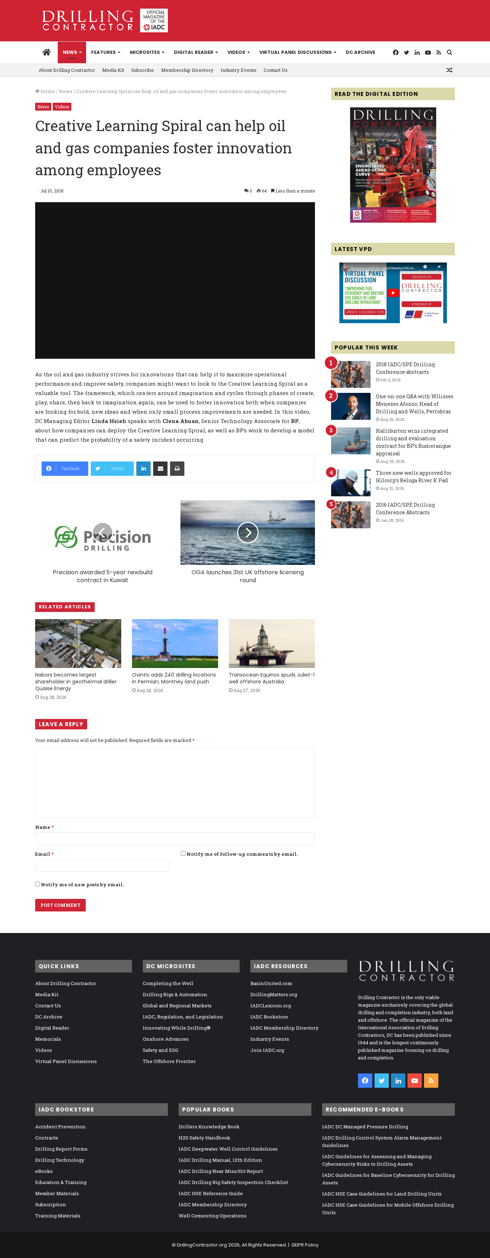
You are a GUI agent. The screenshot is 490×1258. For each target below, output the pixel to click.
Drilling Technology (59, 1160)
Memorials (48, 1039)
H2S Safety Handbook (204, 1137)
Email (44, 854)
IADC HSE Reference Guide (211, 1193)
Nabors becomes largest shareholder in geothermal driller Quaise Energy (76, 681)
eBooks (44, 1171)
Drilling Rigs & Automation (175, 994)
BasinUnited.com (271, 983)
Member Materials (57, 1193)
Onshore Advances (166, 1039)
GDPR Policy (305, 1244)
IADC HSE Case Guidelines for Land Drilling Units (382, 1193)
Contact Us (276, 70)
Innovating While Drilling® (177, 1028)
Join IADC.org (267, 1050)
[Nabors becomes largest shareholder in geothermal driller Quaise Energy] (78, 643)
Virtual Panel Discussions (295, 52)
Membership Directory (187, 70)
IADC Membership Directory (284, 1028)
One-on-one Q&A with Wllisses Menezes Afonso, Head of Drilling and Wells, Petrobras (414, 404)
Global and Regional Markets (177, 1005)
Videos (236, 52)
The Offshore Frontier (169, 1061)
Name (44, 827)
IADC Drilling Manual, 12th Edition (220, 1160)
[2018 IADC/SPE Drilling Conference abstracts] (351, 374)
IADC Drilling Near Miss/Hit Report (221, 1171)
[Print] (177, 468)
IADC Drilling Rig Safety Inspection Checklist (233, 1182)
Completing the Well (168, 983)
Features (103, 52)
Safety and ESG (160, 1050)
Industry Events (238, 70)
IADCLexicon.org (270, 1005)
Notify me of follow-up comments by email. (242, 854)
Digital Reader (193, 52)
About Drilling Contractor (67, 70)
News (70, 52)
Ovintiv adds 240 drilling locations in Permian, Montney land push (174, 678)
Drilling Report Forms (61, 1149)
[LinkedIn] (143, 468)
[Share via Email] (160, 468)
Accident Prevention (60, 1126)
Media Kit (113, 70)
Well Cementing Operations (212, 1215)
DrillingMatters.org (273, 994)
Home (47, 91)
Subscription (50, 1204)
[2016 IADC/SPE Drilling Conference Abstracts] (351, 514)
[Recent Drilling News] (393, 221)
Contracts (46, 1137)
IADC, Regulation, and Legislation (183, 1016)
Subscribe (142, 70)
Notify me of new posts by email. (82, 884)
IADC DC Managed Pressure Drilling (365, 1126)
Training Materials (57, 1215)
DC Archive (360, 52)
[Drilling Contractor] (101, 20)
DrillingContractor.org (202, 1244)
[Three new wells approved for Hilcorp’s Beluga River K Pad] (351, 482)
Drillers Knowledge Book (209, 1126)
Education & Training (60, 1182)
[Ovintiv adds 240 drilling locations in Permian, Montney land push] (175, 643)
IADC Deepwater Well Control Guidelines (228, 1149)
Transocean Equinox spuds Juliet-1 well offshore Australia (272, 678)
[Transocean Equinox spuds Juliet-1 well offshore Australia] (272, 643)
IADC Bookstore (269, 1016)
